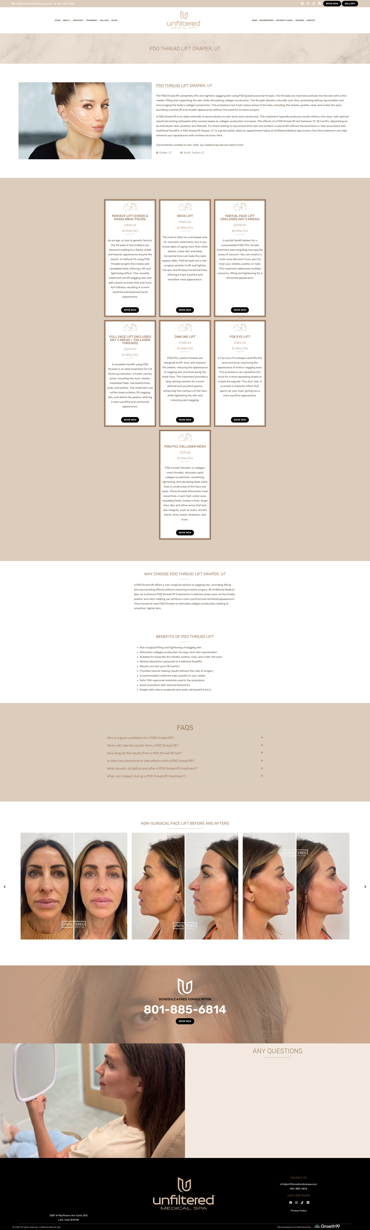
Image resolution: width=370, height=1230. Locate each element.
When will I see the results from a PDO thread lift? (142, 745)
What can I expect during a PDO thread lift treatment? (146, 776)
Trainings (91, 20)
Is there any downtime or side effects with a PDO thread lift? (151, 761)
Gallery (104, 20)
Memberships (267, 20)
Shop (254, 20)
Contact (310, 20)
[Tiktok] (314, 4)
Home (57, 20)
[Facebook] (302, 4)
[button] (185, 738)
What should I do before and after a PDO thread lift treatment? (152, 768)
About (66, 20)
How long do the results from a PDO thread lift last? (144, 753)
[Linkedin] (319, 4)
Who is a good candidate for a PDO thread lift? (140, 738)
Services (77, 20)
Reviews (300, 20)
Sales (114, 20)
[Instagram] (308, 4)
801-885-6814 (185, 1009)
